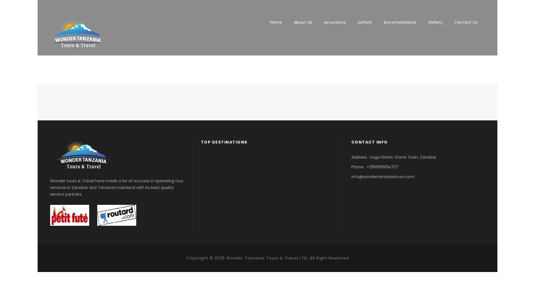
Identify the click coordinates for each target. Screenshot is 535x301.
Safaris (365, 22)
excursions (335, 22)
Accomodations (400, 22)
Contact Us (466, 22)
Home (276, 22)
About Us (303, 22)
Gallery (435, 22)
